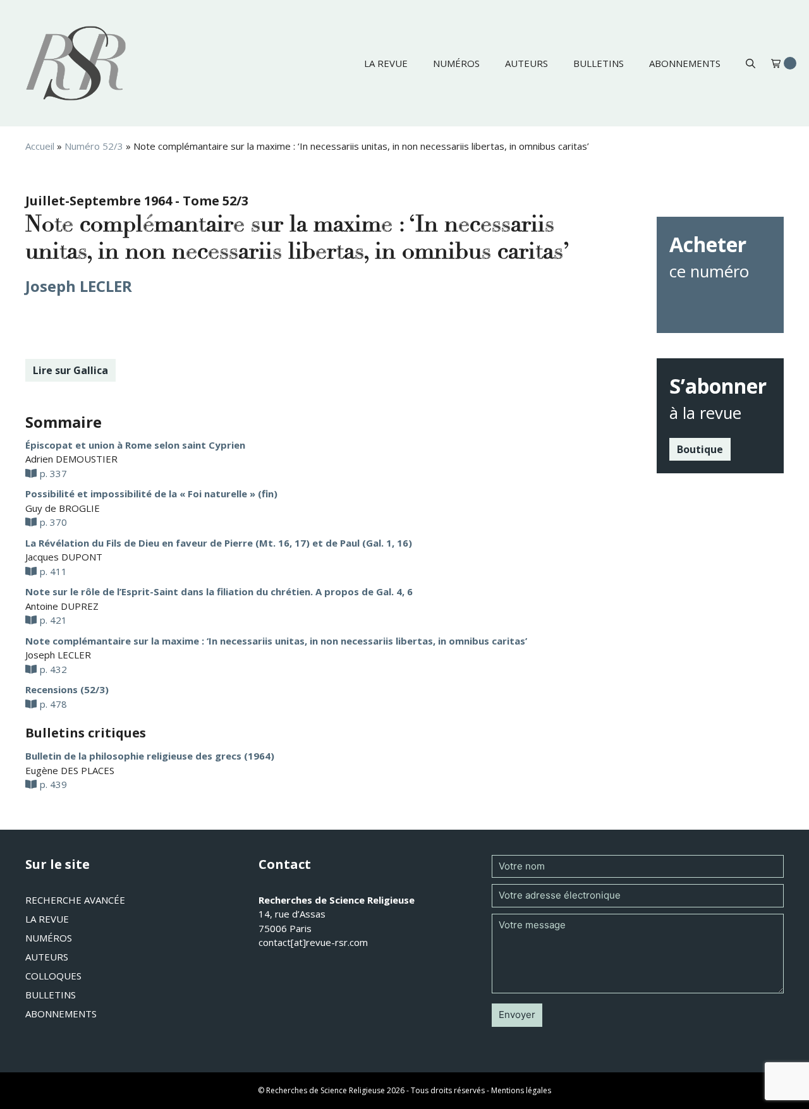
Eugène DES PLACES (69, 770)
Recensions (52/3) (67, 689)
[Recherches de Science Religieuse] (75, 63)
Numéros (456, 63)
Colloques (53, 975)
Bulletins (598, 63)
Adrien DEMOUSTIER (71, 458)
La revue (386, 63)
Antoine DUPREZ (62, 606)
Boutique (700, 449)
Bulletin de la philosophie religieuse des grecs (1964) (149, 755)
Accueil (39, 146)
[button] (750, 63)
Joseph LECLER (78, 286)
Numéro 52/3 (93, 146)
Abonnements (685, 63)
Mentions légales (521, 1090)
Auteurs (526, 63)
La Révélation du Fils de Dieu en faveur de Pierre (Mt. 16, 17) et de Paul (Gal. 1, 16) (218, 542)
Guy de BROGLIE (62, 508)
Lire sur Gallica (70, 370)
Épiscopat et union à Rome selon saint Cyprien (135, 445)
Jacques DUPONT (63, 556)
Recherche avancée (75, 900)
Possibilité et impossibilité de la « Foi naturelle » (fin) (151, 493)
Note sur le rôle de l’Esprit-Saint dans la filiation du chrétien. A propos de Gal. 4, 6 (219, 591)
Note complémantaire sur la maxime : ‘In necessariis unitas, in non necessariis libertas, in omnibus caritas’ (276, 640)
